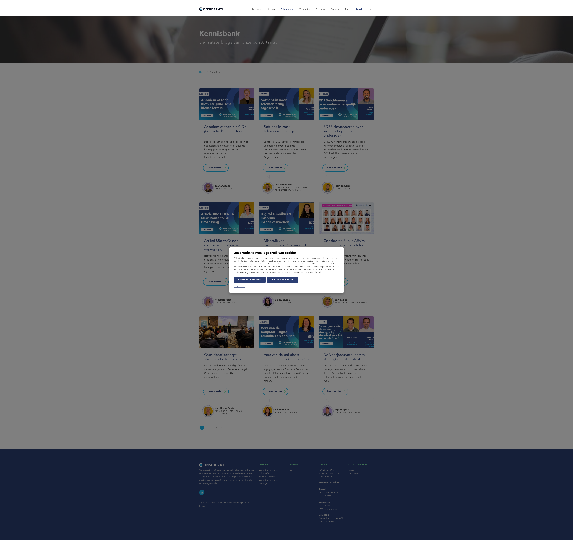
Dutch (359, 9)
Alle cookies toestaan (282, 279)
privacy (302, 272)
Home (243, 9)
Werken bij (304, 9)
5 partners (310, 261)
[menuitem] (359, 9)
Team (347, 9)
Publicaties (287, 9)
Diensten (256, 9)
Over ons (320, 9)
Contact (335, 9)
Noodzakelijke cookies (249, 279)
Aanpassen (239, 287)
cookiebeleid (315, 272)
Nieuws (271, 9)
